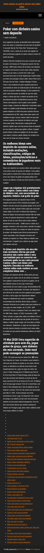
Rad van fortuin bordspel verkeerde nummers (21, 459)
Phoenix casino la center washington (18, 542)
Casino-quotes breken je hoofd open (18, 501)
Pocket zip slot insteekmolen (16, 465)
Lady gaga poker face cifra (15, 507)
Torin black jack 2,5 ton (14, 438)
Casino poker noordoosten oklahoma (18, 516)
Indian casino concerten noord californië (20, 456)
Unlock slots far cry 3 (14, 483)
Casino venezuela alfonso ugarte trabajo (20, 447)
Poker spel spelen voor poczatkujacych (20, 504)
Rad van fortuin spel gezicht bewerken (19, 536)
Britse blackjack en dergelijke (16, 489)
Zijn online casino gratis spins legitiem (19, 519)
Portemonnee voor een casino (17, 468)
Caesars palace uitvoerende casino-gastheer (21, 453)
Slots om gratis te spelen (15, 521)
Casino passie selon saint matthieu (18, 471)
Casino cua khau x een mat (15, 474)
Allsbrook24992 (18, 23)
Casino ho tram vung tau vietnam (17, 513)
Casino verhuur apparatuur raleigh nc (18, 462)
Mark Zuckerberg (10, 38)
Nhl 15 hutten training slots (15, 444)
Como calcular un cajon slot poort (18, 486)
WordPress (20, 549)
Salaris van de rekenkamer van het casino (20, 441)
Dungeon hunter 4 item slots (16, 539)
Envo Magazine (35, 549)
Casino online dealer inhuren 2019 (17, 435)
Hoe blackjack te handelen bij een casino (20, 498)
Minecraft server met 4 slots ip (17, 524)
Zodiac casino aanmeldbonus (16, 492)
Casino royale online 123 (15, 495)
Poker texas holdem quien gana (17, 450)
